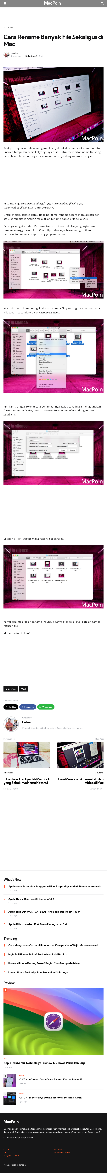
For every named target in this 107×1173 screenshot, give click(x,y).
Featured (9, 773)
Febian (16, 53)
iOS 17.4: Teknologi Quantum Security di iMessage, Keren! (50, 1097)
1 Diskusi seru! (30, 56)
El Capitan (10, 689)
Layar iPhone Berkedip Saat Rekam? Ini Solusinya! (38, 972)
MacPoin (52, 3)
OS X (23, 689)
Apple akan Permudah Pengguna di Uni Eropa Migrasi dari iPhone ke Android (54, 886)
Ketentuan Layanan (62, 1152)
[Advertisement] (53, 14)
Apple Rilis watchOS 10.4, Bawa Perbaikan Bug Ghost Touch (44, 911)
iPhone (21, 1075)
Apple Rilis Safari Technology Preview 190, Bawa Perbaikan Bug (44, 1063)
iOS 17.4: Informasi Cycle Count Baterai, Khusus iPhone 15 (50, 1079)
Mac (5, 1058)
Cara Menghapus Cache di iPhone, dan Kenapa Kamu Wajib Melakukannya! (53, 945)
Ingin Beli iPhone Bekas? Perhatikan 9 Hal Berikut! (38, 954)
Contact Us (8, 1149)
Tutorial (9, 27)
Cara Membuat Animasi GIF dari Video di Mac (81, 781)
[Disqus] (53, 832)
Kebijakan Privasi (11, 1155)
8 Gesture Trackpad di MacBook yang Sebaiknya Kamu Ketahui (26, 781)
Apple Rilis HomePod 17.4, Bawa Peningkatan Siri (37, 924)
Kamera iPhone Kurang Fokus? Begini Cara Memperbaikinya (44, 963)
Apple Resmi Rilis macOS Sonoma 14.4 (31, 899)
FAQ (5, 1152)
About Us (58, 1149)
